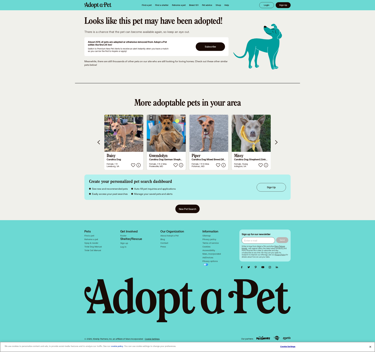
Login (266, 5)
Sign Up (283, 5)
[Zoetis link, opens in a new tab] (287, 338)
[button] (123, 142)
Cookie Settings (152, 339)
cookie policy (117, 346)
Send (282, 240)
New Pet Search (187, 209)
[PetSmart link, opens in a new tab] (263, 338)
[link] (179, 5)
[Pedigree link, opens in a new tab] (276, 338)
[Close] (370, 346)
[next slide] (276, 142)
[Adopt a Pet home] (97, 5)
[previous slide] (99, 142)
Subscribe (210, 46)
